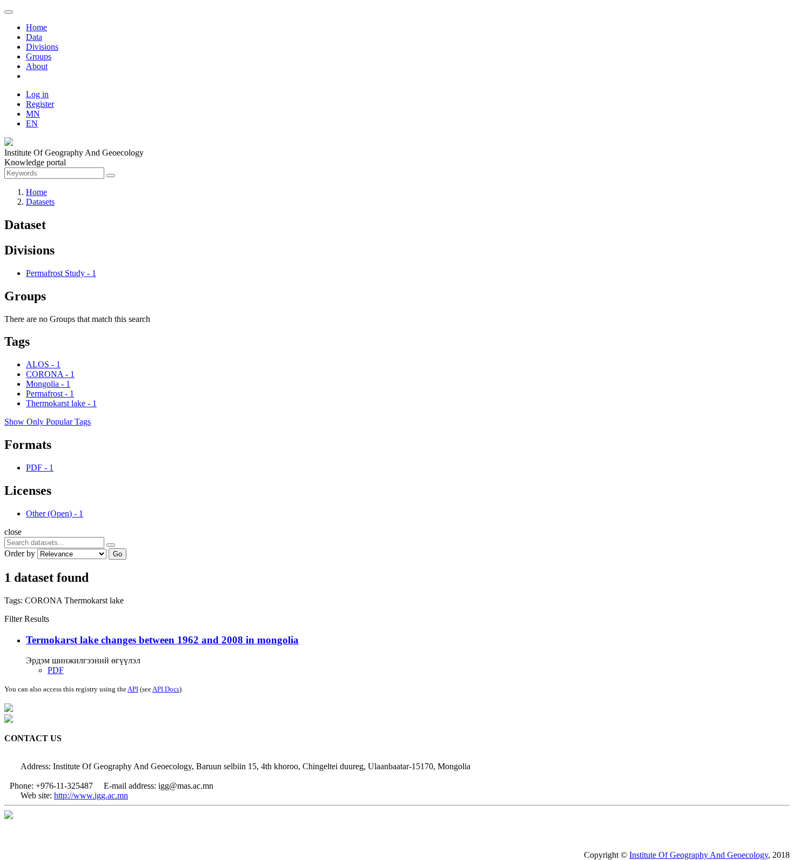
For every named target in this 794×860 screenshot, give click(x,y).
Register (40, 104)
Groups (38, 56)
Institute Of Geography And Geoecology (698, 854)
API (132, 689)
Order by (19, 553)
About (37, 66)
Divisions (42, 46)
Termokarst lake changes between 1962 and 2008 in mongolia (162, 640)
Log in (37, 94)
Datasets (40, 201)
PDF (56, 670)
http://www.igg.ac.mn (91, 795)
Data (34, 37)
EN (32, 123)
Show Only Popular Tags (47, 421)
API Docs (165, 689)
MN (33, 113)
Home (36, 27)
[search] (110, 545)
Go (117, 554)
